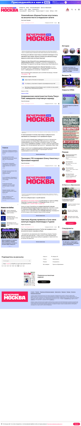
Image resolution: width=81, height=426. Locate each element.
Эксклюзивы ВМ (23, 11)
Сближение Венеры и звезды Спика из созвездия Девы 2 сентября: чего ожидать (71, 60)
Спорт (55, 22)
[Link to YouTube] (13, 266)
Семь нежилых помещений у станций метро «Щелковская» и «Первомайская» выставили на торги (9, 165)
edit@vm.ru (33, 299)
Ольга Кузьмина (69, 161)
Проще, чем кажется (69, 95)
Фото (26, 9)
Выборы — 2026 (53, 11)
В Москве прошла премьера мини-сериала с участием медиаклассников (9, 172)
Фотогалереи (46, 264)
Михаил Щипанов (69, 168)
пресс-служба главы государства (35, 203)
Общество (4, 193)
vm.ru (68, 297)
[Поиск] (72, 9)
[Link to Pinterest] (23, 266)
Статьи (44, 259)
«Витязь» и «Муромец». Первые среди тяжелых (73, 211)
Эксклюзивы (67, 57)
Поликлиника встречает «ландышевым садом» (68, 200)
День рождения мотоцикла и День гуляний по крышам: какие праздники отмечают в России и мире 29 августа (9, 242)
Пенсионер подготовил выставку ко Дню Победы (73, 217)
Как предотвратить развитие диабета (71, 99)
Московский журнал (35, 7)
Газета (27, 7)
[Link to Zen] (10, 266)
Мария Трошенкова (26, 224)
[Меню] (79, 9)
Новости (21, 9)
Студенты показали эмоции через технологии (74, 205)
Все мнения (71, 181)
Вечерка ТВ (22, 7)
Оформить (44, 281)
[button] (3, 233)
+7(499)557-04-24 (67, 298)
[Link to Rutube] (21, 266)
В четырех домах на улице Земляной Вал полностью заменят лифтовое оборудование (9, 158)
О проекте (70, 223)
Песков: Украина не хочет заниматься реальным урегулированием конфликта (8, 197)
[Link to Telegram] (16, 266)
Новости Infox (7, 207)
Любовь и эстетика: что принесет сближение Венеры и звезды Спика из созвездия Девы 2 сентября (70, 69)
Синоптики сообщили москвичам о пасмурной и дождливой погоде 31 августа (9, 152)
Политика (4, 200)
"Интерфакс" (24, 74)
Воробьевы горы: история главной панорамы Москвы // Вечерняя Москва (72, 51)
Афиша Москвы (31, 11)
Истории (65, 46)
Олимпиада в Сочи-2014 (29, 22)
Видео (29, 9)
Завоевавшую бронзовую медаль (30, 200)
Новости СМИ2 (24, 93)
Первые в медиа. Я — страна (42, 11)
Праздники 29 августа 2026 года (10, 233)
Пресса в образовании (46, 7)
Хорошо (77, 424)
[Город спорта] (67, 9)
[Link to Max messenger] (3, 266)
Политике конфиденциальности (54, 424)
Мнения (65, 152)
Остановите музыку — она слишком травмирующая (71, 176)
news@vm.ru (51, 299)
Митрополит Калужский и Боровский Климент (71, 155)
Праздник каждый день (9, 230)
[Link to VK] (5, 266)
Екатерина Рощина (70, 174)
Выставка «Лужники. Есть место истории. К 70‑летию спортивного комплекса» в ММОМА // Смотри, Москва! (65, 51)
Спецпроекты (35, 9)
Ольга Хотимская (25, 101)
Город (3, 154)
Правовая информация (36, 293)
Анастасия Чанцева (25, 20)
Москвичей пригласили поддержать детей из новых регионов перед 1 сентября (8, 185)
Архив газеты (56, 259)
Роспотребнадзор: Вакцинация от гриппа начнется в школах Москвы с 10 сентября (9, 178)
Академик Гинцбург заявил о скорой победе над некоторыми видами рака (9, 191)
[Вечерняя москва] (15, 296)
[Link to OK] (8, 266)
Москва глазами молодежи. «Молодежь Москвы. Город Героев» (71, 83)
